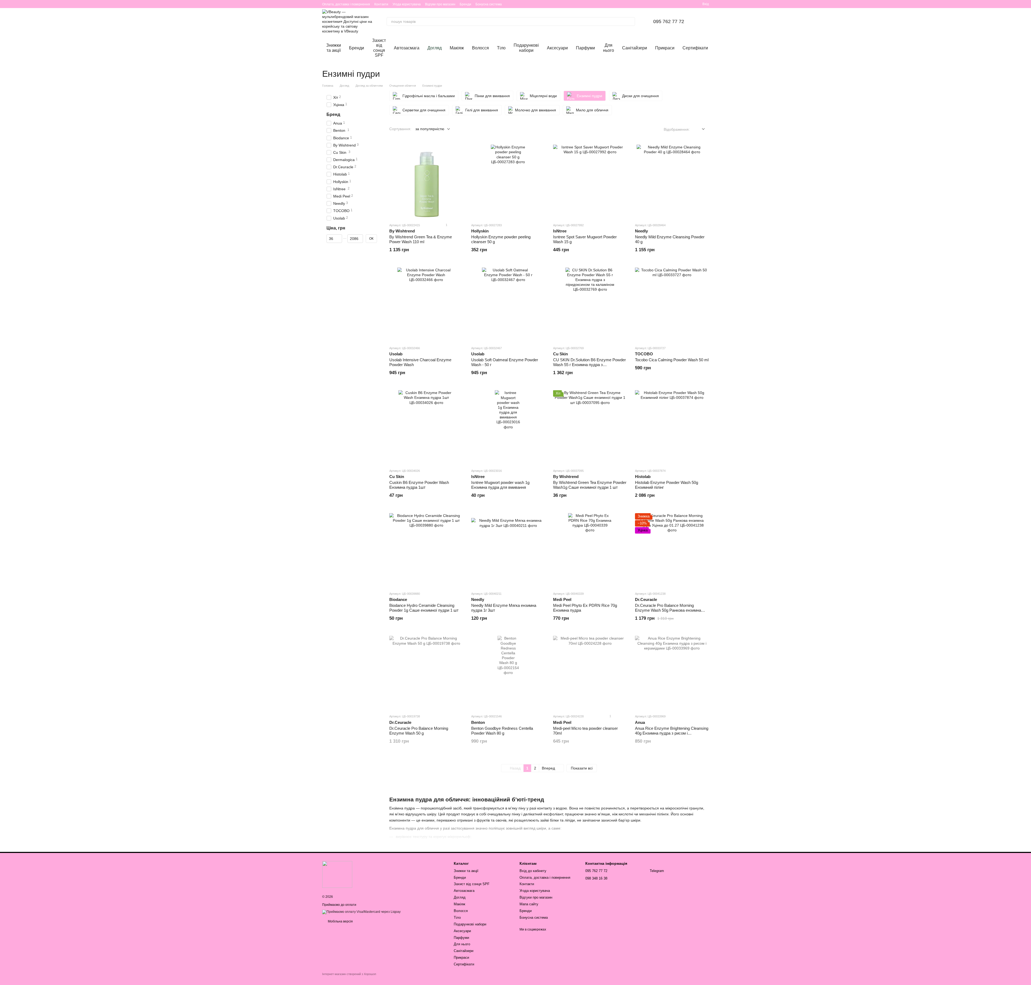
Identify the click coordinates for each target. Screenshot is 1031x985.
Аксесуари (557, 48)
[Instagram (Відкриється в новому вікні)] (664, 4)
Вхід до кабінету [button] (533, 871)
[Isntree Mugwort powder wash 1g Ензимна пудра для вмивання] (508, 427)
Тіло (501, 48)
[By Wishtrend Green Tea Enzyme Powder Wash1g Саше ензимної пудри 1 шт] (590, 427)
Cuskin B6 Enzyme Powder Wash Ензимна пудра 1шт (419, 485)
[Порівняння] (688, 4)
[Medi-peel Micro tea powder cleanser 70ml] (590, 673)
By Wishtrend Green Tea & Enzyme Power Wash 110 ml (420, 239)
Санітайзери (634, 48)
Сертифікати (695, 48)
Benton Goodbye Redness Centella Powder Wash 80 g (502, 730)
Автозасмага (406, 48)
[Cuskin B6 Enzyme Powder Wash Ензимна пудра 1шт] (426, 427)
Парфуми (585, 48)
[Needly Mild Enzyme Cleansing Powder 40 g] (672, 181)
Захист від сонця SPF (379, 47)
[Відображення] (699, 129)
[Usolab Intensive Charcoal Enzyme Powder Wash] (426, 304)
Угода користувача (407, 4)
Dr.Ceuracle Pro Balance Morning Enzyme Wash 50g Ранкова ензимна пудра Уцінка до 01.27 (668, 610)
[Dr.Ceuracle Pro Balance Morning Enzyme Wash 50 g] (426, 673)
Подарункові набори (526, 47)
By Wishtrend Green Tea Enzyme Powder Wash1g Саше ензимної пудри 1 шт (589, 485)
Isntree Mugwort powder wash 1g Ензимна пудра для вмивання (500, 485)
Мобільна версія (340, 921)
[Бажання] (679, 4)
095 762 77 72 (668, 21)
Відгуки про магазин (440, 4)
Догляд (434, 48)
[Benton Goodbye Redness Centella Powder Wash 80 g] (508, 673)
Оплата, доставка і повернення (346, 4)
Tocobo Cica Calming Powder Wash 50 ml (672, 359)
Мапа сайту (529, 904)
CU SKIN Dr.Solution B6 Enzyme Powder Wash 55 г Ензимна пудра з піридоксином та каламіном (589, 364)
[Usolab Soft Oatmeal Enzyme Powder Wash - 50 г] (508, 304)
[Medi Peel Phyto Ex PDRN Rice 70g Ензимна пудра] (590, 550)
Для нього (608, 47)
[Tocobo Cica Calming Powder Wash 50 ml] (672, 304)
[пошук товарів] (630, 21)
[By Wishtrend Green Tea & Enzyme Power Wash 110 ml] (426, 181)
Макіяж (457, 48)
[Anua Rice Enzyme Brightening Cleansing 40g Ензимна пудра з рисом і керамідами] (672, 673)
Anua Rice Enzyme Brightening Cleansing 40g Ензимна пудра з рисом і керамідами (671, 733)
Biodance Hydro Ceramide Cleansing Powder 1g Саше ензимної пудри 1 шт (424, 607)
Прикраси (664, 48)
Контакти (381, 4)
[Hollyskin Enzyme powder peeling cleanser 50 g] (508, 181)
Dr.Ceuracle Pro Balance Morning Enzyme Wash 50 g (418, 730)
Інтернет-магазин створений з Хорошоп (349, 974)
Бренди (465, 4)
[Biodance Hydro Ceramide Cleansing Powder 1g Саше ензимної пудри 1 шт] (426, 550)
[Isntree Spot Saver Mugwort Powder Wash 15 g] (590, 181)
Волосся (480, 48)
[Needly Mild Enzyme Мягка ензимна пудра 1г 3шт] (508, 550)
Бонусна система (488, 4)
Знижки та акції (333, 47)
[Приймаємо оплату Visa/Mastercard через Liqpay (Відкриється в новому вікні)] (361, 912)
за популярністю (429, 129)
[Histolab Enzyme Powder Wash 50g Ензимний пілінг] (672, 427)
